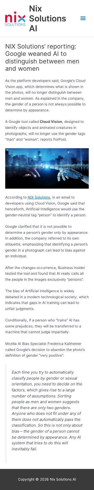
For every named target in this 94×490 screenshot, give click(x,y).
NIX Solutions (39, 197)
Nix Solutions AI (47, 18)
